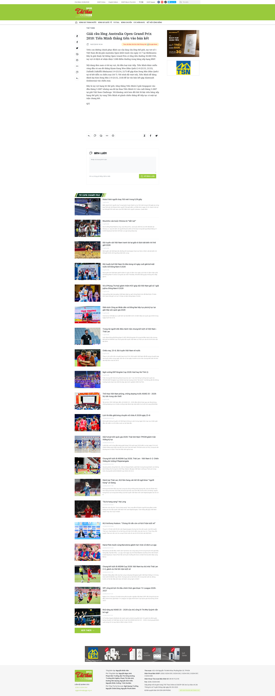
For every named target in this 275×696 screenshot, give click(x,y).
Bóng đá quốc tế (105, 22)
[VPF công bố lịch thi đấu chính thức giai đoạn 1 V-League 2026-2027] (87, 595)
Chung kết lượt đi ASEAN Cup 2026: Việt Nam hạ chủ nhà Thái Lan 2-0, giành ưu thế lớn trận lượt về (130, 567)
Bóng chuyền (126, 22)
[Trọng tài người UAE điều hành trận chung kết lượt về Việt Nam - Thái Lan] (87, 336)
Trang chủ (76, 22)
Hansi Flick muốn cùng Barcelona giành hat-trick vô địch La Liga (129, 545)
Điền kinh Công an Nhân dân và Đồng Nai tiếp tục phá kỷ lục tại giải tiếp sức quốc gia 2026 (129, 308)
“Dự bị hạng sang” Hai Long (114, 502)
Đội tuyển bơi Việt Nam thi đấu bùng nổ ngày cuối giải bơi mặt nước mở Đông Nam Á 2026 (128, 265)
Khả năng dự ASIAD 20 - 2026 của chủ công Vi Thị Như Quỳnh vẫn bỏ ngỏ (130, 611)
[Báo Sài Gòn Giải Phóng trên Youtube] (162, 2)
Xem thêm (86, 630)
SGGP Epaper (151, 2)
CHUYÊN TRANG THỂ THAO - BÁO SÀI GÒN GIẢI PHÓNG (84, 12)
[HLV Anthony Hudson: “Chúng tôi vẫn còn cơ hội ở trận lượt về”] (87, 530)
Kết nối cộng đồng (154, 22)
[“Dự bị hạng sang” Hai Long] (87, 509)
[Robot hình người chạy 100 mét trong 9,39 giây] (87, 206)
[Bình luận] (77, 72)
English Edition (113, 2)
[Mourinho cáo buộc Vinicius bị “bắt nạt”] (87, 228)
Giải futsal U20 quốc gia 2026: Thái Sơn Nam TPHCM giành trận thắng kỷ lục (129, 438)
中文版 (141, 2)
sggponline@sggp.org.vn (83, 690)
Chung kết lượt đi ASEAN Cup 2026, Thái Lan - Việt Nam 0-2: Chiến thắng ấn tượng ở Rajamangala (131, 459)
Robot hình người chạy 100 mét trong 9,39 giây (122, 199)
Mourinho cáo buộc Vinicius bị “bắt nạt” (119, 221)
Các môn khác (139, 22)
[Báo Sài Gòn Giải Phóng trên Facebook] (158, 2)
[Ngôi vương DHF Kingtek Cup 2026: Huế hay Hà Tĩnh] (87, 379)
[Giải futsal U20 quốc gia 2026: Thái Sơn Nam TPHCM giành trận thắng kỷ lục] (87, 444)
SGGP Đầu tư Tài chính (128, 2)
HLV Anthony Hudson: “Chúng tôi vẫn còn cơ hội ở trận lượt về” (129, 523)
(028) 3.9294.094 (81, 687)
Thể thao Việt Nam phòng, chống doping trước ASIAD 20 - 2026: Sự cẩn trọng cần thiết (129, 395)
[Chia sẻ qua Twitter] (77, 48)
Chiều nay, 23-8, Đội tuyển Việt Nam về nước (121, 350)
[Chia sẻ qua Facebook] (77, 42)
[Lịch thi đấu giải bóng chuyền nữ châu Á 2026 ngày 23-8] (87, 422)
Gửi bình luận (149, 176)
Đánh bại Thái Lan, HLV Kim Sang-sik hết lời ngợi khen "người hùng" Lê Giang (128, 481)
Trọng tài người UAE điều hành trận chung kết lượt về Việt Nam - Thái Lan (130, 330)
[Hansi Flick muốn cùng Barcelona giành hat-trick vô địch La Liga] (87, 552)
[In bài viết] (77, 60)
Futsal (116, 22)
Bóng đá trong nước (87, 22)
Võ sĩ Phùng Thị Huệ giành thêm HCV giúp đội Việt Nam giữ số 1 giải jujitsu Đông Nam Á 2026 (131, 287)
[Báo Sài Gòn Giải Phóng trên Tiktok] (165, 2)
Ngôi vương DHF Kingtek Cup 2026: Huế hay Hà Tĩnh (125, 372)
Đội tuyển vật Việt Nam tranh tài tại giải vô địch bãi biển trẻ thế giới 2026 (129, 243)
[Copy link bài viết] (77, 66)
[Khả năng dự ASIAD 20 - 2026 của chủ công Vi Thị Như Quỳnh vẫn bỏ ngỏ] (87, 617)
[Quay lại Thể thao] (77, 78)
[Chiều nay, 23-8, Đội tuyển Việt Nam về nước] (87, 357)
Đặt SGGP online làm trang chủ (189, 690)
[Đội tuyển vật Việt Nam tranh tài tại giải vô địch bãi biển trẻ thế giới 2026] (87, 250)
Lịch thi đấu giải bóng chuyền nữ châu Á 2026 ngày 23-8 (126, 415)
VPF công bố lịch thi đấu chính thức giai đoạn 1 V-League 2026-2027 (129, 589)
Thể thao (90, 28)
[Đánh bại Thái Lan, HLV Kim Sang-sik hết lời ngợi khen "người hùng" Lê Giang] (87, 487)
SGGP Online (101, 2)
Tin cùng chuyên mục (89, 195)
